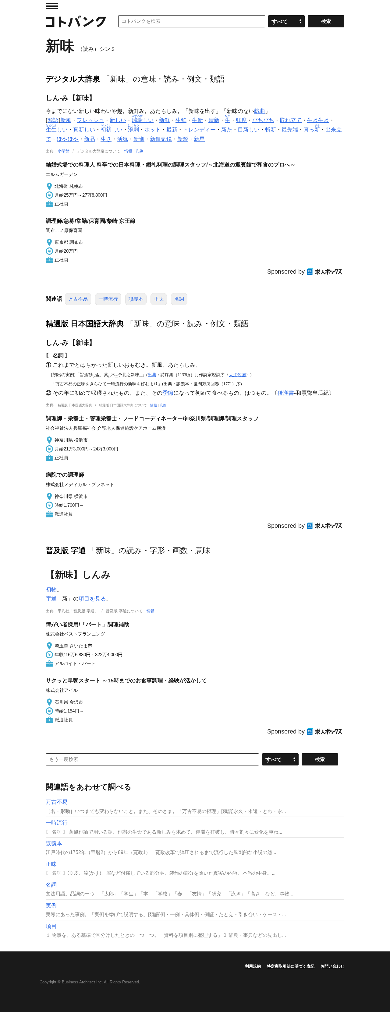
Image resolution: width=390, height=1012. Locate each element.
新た (226, 130)
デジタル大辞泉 (73, 79)
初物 (51, 590)
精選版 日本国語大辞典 (85, 323)
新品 (89, 139)
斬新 (270, 130)
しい (143, 120)
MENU (52, 6)
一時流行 (108, 299)
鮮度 (241, 120)
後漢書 (286, 393)
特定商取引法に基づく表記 (290, 966)
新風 (65, 120)
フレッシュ (90, 120)
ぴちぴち (263, 120)
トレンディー (199, 130)
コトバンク (76, 21)
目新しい (249, 130)
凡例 (140, 151)
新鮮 (164, 120)
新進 (138, 139)
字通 (51, 599)
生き (106, 139)
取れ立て (291, 120)
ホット (152, 130)
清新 (213, 120)
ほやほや (68, 139)
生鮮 (181, 120)
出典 (152, 374)
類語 (53, 120)
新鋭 (182, 139)
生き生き (318, 120)
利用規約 (253, 966)
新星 (199, 139)
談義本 (136, 299)
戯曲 (259, 111)
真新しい (84, 130)
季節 (167, 393)
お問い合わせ (332, 966)
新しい (118, 120)
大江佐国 (237, 374)
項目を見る (92, 599)
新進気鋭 (161, 139)
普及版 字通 (66, 550)
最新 (171, 130)
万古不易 (78, 299)
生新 (197, 120)
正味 (159, 299)
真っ (311, 130)
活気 (122, 139)
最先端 (290, 130)
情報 (128, 151)
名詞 (179, 299)
